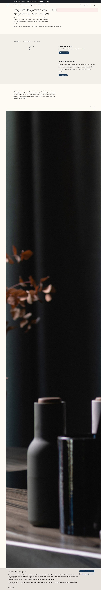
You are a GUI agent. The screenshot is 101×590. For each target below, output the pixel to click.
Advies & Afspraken (30, 5)
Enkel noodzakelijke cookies (87, 574)
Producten (16, 5)
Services (22, 5)
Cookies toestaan (87, 571)
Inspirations (39, 5)
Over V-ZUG (46, 5)
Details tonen (11, 587)
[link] (81, 5)
